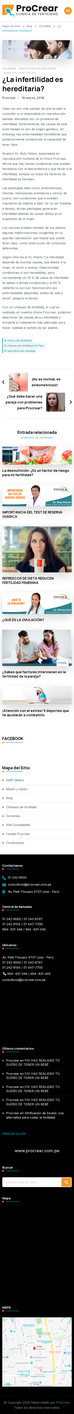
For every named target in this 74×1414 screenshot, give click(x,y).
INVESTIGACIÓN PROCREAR (37, 68)
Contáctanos (15, 843)
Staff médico (15, 780)
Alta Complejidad (18, 825)
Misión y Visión (17, 789)
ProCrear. (63, 1402)
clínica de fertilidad (19, 340)
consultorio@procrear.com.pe (29, 884)
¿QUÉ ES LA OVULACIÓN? (23, 620)
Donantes (13, 816)
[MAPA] (37, 1320)
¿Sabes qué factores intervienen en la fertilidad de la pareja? (34, 674)
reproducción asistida (21, 351)
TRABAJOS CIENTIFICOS (18, 72)
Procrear (9, 98)
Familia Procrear (18, 834)
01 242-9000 (17, 877)
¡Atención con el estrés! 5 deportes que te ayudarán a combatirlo (35, 713)
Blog (9, 798)
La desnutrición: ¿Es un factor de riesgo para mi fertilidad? (35, 472)
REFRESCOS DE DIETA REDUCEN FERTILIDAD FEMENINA (28, 580)
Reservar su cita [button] (14, 1133)
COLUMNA (9, 68)
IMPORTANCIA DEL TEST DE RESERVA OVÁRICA (32, 514)
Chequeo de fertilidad (21, 807)
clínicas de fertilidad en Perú (25, 345)
